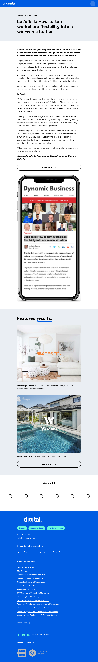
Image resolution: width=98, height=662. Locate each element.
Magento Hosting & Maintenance (30, 578)
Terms (20, 642)
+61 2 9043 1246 (23, 534)
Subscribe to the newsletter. (30, 546)
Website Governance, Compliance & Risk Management (38, 608)
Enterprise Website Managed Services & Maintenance (38, 604)
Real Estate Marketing (25, 567)
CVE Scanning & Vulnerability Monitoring (33, 593)
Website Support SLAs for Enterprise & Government (37, 611)
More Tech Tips (24, 623)
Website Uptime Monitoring (28, 597)
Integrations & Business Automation (31, 575)
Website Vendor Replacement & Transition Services (37, 615)
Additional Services (26, 561)
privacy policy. (57, 552)
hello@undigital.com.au (26, 538)
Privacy (30, 642)
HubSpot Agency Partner (26, 586)
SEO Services (22, 571)
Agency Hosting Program (27, 589)
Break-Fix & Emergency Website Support (33, 600)
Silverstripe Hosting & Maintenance (31, 582)
